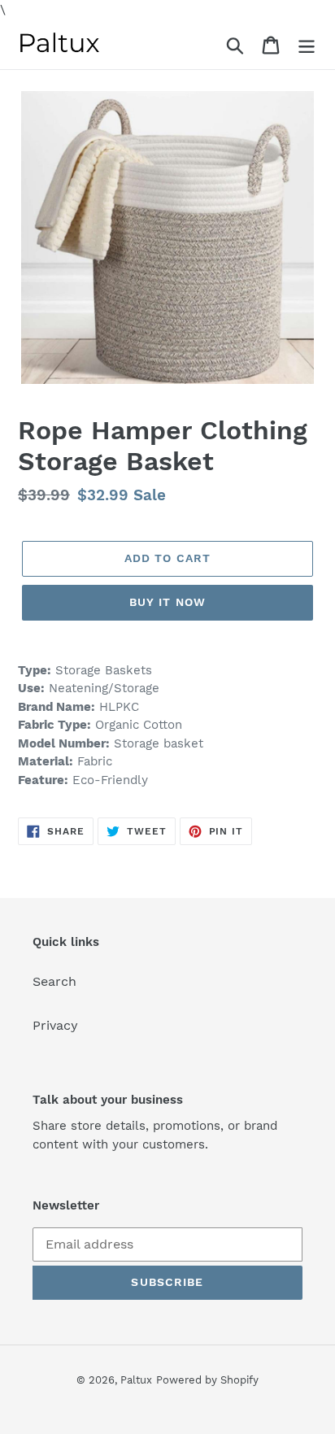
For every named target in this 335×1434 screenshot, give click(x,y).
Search (54, 981)
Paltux (136, 1380)
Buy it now (167, 601)
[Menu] (306, 44)
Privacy (55, 1025)
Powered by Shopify (207, 1380)
